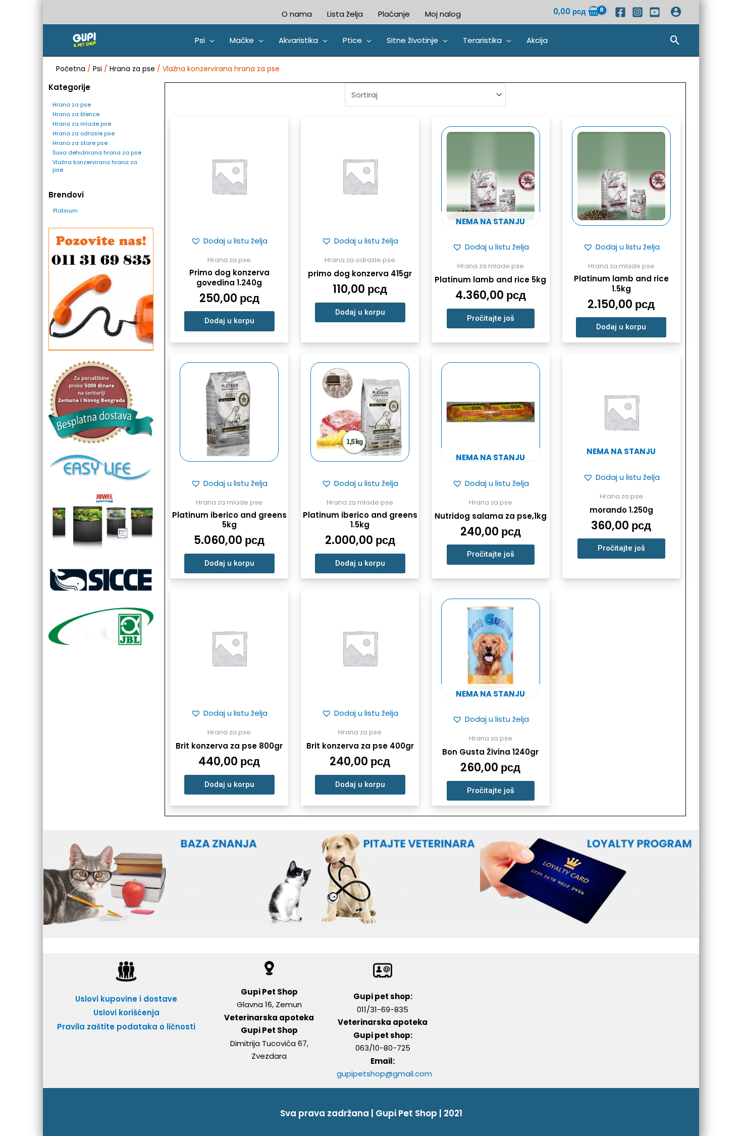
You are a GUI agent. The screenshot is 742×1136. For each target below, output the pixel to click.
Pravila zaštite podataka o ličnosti (126, 1026)
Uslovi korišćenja (126, 1012)
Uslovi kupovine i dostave (126, 999)
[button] (204, 40)
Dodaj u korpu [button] (229, 320)
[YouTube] (654, 12)
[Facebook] (620, 12)
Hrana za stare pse (80, 143)
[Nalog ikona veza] (675, 11)
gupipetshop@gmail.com (384, 1073)
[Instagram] (637, 12)
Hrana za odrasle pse (83, 133)
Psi (97, 69)
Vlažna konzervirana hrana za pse (94, 166)
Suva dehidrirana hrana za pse (96, 153)
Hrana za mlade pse (81, 124)
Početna (70, 69)
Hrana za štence (75, 114)
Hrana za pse (132, 69)
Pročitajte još (490, 318)
